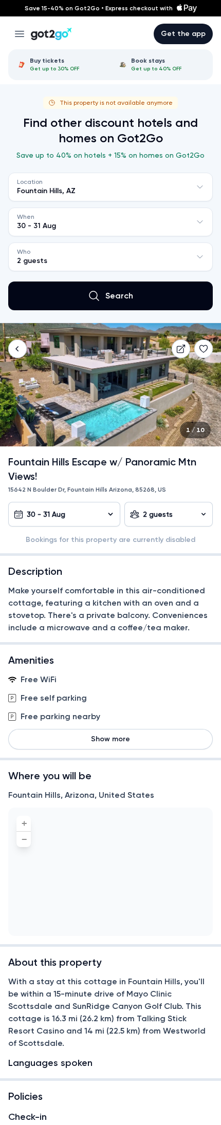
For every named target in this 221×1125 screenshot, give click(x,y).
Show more (110, 739)
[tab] (59, 64)
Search (119, 296)
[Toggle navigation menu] (19, 34)
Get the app (183, 33)
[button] (17, 349)
